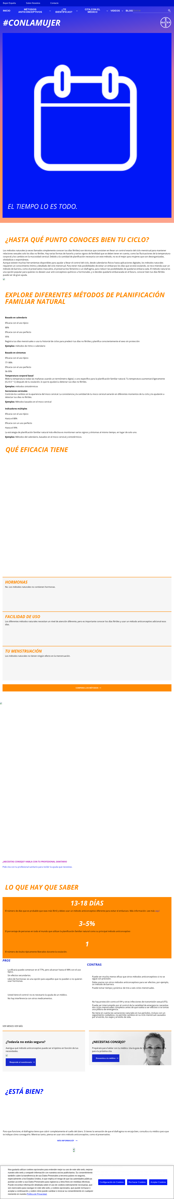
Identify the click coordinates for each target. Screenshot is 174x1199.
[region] (87, 1182)
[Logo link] (165, 22)
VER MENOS (8, 1026)
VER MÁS (18, 1026)
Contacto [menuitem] (54, 3)
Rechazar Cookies (137, 1182)
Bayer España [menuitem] (9, 3)
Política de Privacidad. (37, 1194)
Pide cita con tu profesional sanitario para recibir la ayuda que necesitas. (37, 866)
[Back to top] (164, 1193)
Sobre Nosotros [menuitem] (33, 3)
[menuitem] (6, 11)
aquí (157, 910)
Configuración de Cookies (112, 1182)
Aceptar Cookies (158, 1182)
